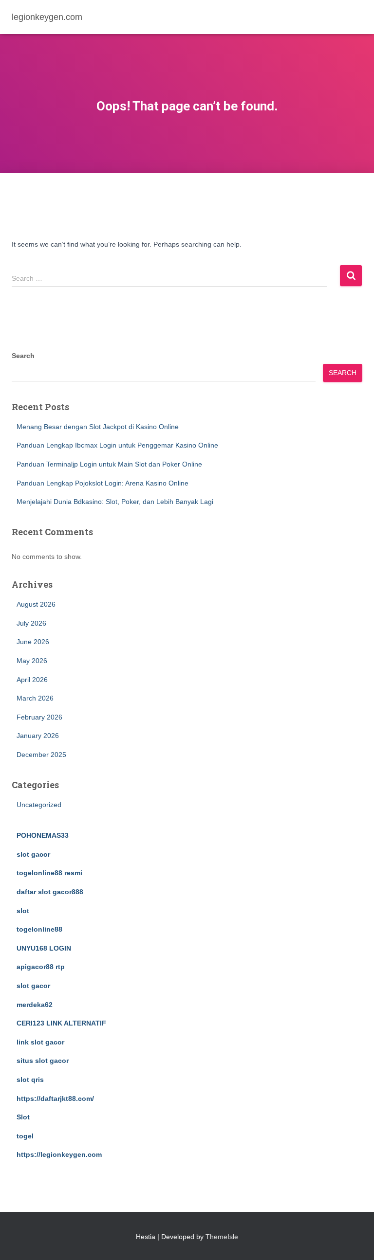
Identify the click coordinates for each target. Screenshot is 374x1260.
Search (23, 356)
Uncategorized (39, 805)
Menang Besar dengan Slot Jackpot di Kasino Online (98, 427)
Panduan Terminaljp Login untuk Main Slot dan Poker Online (109, 464)
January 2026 (38, 735)
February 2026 (39, 717)
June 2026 (33, 642)
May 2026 (32, 661)
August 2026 (36, 604)
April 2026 (32, 680)
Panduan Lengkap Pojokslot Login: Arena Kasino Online (102, 483)
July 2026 (31, 623)
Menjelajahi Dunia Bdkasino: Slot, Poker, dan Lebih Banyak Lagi (115, 501)
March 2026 (35, 698)
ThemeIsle (222, 1237)
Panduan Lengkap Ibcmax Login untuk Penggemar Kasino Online (117, 445)
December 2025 (41, 754)
